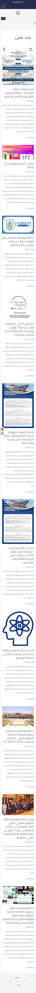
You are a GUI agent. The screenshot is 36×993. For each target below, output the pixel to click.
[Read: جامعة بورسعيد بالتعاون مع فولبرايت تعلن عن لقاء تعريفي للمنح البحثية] (18, 224)
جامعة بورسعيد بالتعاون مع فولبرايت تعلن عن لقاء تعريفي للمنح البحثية (18, 241)
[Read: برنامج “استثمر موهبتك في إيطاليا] (18, 152)
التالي (18, 985)
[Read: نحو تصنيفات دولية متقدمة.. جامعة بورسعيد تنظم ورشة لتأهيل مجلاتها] (18, 65)
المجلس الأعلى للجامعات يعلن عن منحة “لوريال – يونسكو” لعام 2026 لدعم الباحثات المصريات (19, 329)
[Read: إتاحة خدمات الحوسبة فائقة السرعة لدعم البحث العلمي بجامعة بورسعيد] (18, 628)
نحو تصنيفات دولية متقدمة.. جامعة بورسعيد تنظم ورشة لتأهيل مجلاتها (19, 92)
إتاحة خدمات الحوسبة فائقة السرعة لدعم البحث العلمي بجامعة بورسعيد (18, 654)
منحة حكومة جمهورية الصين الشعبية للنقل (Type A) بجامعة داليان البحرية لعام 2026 (19, 437)
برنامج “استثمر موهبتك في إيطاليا (19, 165)
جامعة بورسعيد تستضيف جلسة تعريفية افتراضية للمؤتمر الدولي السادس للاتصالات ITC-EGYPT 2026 (18, 736)
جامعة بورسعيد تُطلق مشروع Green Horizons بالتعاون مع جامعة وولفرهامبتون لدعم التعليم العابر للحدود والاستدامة (18, 915)
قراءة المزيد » (30, 137)
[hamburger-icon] (3, 6)
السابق (18, 977)
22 (10, 981)
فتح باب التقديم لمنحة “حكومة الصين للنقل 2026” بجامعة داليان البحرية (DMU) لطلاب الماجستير (21, 555)
